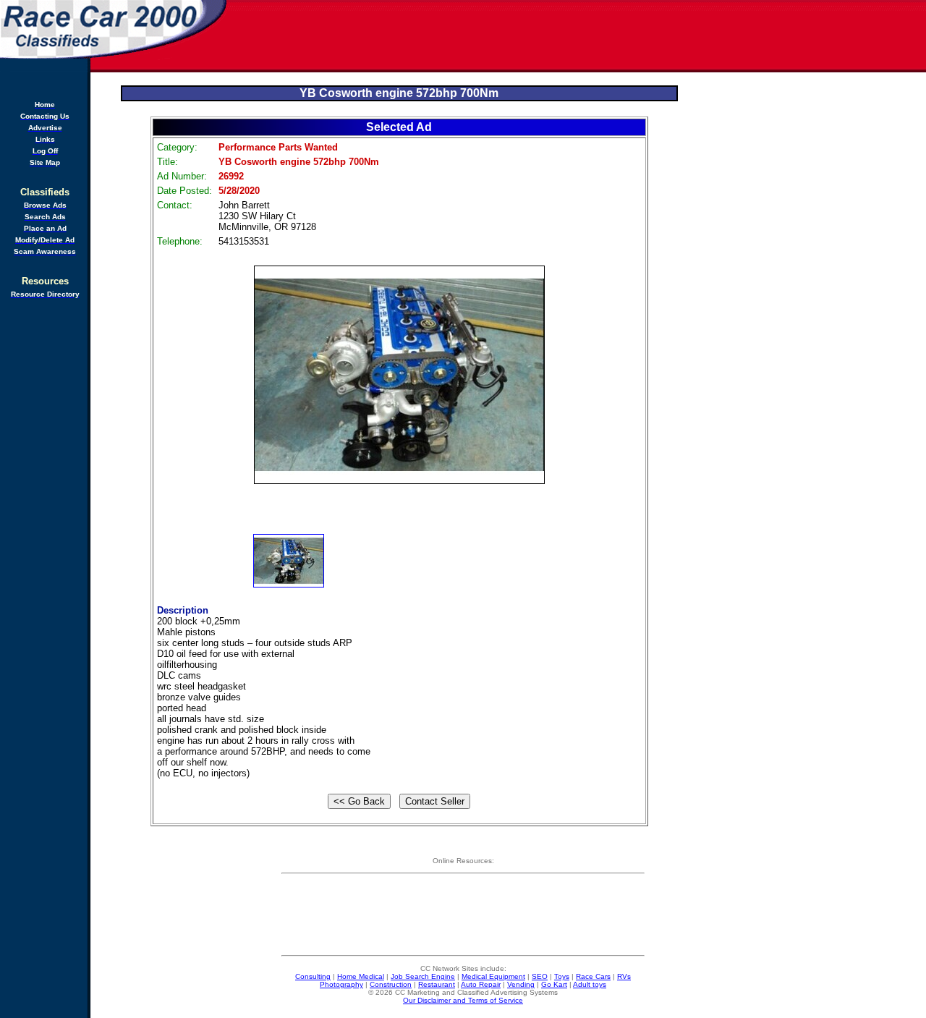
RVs (624, 976)
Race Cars (593, 976)
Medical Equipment (493, 976)
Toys (561, 976)
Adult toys (589, 984)
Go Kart (554, 984)
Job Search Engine (423, 976)
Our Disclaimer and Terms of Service (463, 1000)
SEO (540, 976)
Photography (341, 984)
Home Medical (360, 976)
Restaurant (436, 984)
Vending (521, 984)
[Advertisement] (577, 36)
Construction (391, 984)
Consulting (313, 976)
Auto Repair (481, 984)
